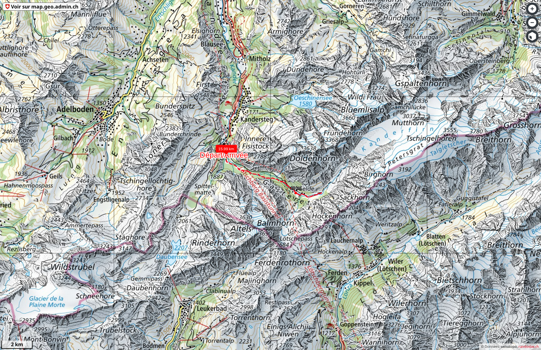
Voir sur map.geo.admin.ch (44, 6)
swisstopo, (509, 346)
